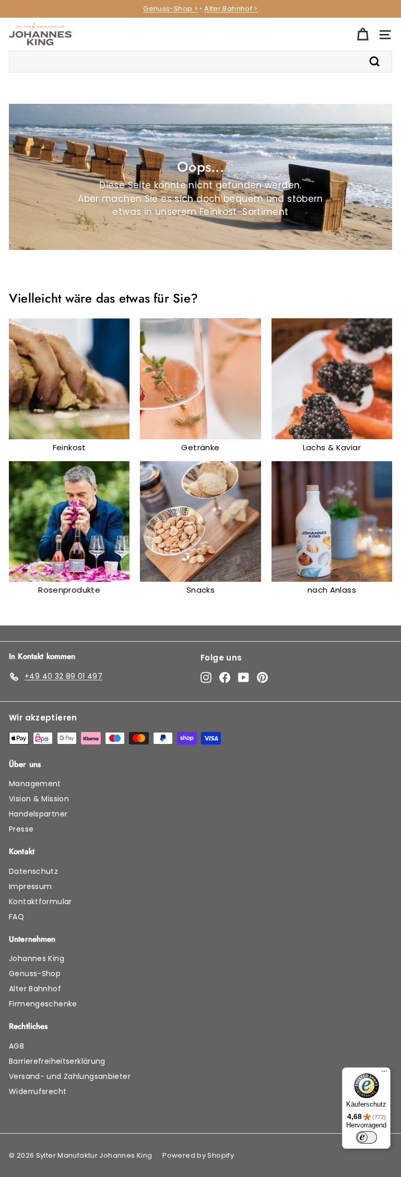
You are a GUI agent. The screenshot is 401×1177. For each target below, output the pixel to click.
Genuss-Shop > (170, 9)
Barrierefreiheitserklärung (57, 1061)
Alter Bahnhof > (231, 9)
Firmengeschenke (43, 1004)
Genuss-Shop (35, 973)
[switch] (366, 1137)
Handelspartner (38, 814)
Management (35, 783)
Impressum (30, 886)
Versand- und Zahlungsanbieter (70, 1076)
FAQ (16, 916)
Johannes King (36, 958)
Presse (21, 829)
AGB (16, 1046)
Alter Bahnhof (35, 988)
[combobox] (200, 62)
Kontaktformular (40, 901)
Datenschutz (33, 871)
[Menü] (384, 1073)
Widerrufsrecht (37, 1091)
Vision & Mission (39, 799)
